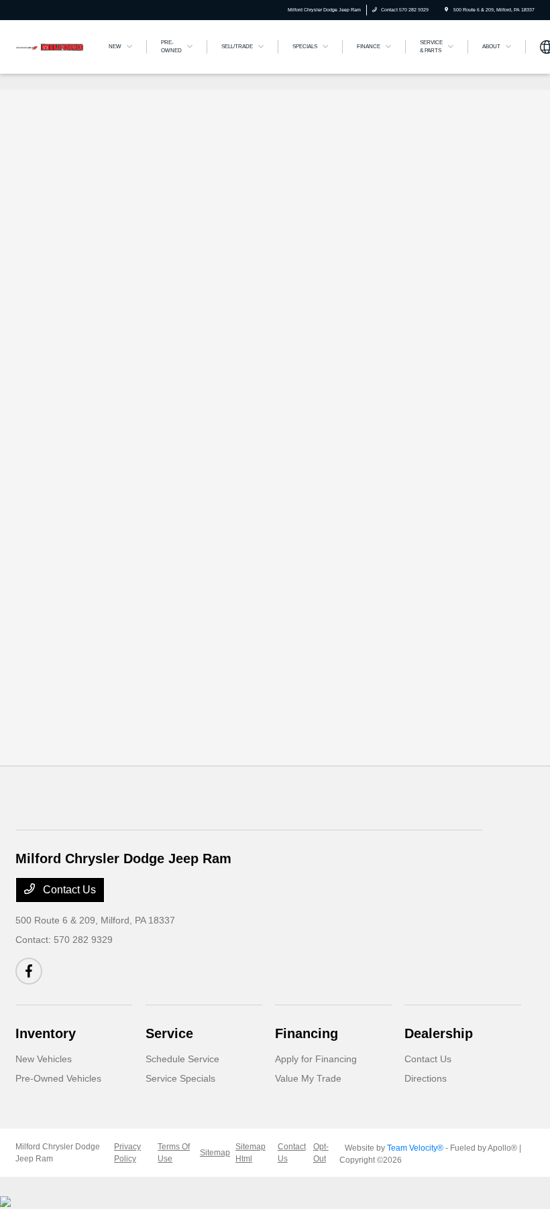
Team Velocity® (415, 1148)
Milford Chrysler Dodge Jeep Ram (57, 1152)
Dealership (438, 1033)
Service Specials (180, 1078)
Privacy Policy (127, 1152)
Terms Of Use (174, 1152)
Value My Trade (308, 1078)
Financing (306, 1033)
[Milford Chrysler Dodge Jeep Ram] (51, 46)
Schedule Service (182, 1059)
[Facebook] (28, 971)
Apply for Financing (316, 1059)
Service (169, 1033)
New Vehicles (43, 1059)
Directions (425, 1078)
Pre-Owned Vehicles (58, 1078)
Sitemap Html (250, 1152)
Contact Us (68, 889)
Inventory (45, 1033)
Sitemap (215, 1152)
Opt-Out (321, 1152)
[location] (446, 9)
